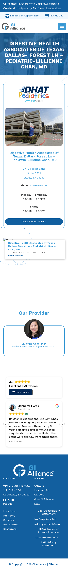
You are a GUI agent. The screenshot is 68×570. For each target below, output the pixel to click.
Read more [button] (15, 441)
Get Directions (15, 255)
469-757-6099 (34, 185)
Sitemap (54, 564)
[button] (62, 424)
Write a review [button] (21, 392)
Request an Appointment (25, 15)
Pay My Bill (56, 15)
